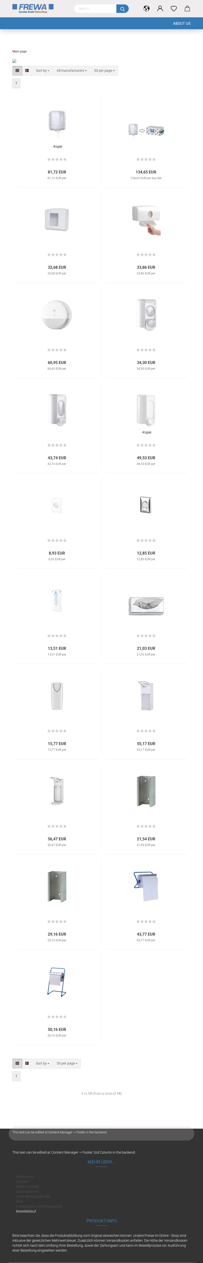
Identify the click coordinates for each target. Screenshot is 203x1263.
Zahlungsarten (27, 1191)
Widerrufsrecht (27, 1187)
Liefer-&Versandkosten (33, 1196)
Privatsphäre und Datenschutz (39, 1206)
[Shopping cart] (187, 8)
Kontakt (22, 1182)
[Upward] (189, 1255)
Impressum (24, 1177)
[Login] (160, 8)
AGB (19, 1201)
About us (182, 23)
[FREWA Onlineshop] (39, 8)
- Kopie (57, 146)
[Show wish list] (174, 8)
